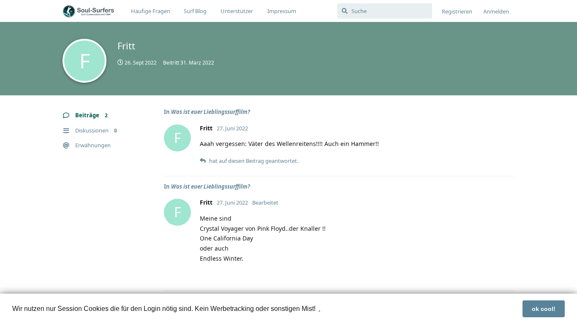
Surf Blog (195, 11)
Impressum (281, 11)
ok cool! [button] (543, 308)
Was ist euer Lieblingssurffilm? (210, 112)
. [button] (319, 308)
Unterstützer (236, 11)
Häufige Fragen (150, 11)
